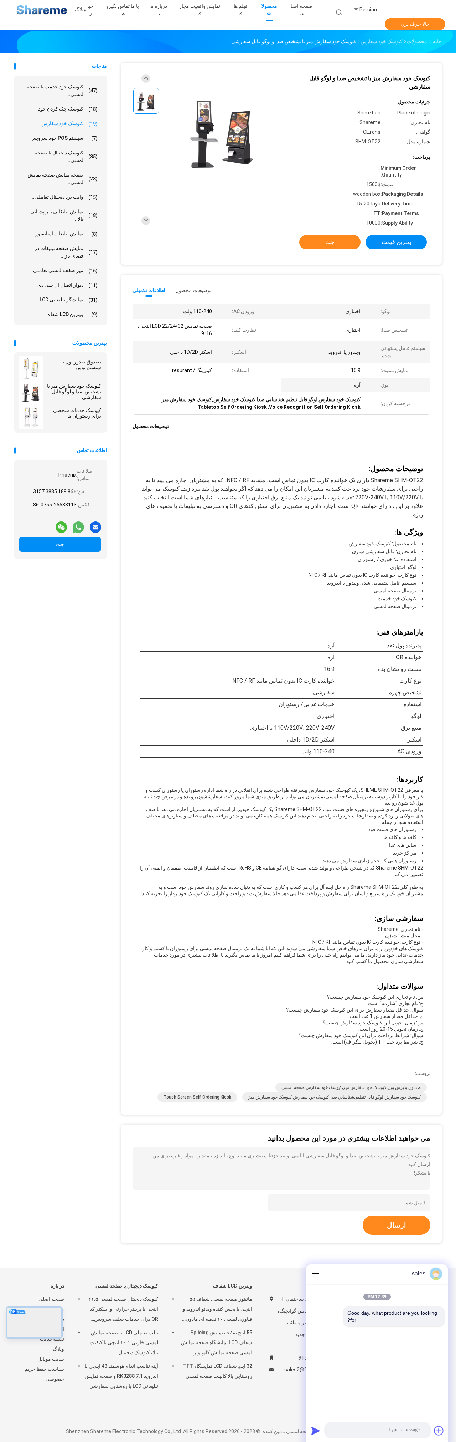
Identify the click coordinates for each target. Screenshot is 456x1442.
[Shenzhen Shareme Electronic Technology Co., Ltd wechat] (61, 524)
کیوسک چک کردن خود (68, 109)
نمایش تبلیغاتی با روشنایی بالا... (64, 215)
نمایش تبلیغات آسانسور (66, 234)
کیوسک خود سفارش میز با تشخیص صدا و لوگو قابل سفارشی (74, 391)
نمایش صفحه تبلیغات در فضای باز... (66, 252)
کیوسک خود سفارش (69, 124)
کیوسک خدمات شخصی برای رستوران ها (77, 413)
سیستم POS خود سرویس (64, 138)
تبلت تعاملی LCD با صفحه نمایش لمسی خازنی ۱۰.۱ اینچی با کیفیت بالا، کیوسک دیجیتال (124, 1342)
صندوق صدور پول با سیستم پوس (81, 364)
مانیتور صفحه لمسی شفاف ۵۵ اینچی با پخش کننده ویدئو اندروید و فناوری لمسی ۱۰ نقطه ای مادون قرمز (217, 1310)
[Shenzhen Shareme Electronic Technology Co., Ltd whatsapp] (78, 524)
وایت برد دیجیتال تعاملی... (64, 197)
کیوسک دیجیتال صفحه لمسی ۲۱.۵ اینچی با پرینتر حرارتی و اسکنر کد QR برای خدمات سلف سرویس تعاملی (123, 1310)
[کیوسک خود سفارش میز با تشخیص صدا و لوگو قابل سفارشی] (31, 393)
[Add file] (439, 1430)
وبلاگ (58, 1349)
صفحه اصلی (51, 1299)
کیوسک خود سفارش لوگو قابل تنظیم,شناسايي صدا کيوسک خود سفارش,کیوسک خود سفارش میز (334, 1097)
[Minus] (315, 1273)
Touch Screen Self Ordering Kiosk (197, 1097)
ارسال (396, 1225)
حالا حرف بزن (415, 24)
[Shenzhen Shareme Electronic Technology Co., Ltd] (42, 10)
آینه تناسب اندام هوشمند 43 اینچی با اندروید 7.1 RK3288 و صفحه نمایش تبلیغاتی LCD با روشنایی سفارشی (121, 1376)
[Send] (315, 1430)
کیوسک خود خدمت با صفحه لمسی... (62, 90)
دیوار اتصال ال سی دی (67, 285)
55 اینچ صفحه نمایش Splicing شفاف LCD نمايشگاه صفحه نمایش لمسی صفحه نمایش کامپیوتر (216, 1342)
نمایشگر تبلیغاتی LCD (69, 300)
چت (60, 544)
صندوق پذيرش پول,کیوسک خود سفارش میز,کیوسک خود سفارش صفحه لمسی (351, 1087)
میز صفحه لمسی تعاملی (65, 270)
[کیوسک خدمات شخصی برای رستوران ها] (31, 417)
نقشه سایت (52, 1339)
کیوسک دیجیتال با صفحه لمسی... (66, 156)
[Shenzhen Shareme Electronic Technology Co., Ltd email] (95, 524)
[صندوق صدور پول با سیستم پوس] (31, 368)
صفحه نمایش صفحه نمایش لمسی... (62, 178)
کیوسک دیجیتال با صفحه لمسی (126, 1286)
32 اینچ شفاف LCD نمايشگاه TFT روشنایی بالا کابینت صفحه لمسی (217, 1371)
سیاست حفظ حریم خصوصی (44, 1374)
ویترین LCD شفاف (71, 314)
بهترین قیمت (396, 242)
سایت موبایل (50, 1359)
